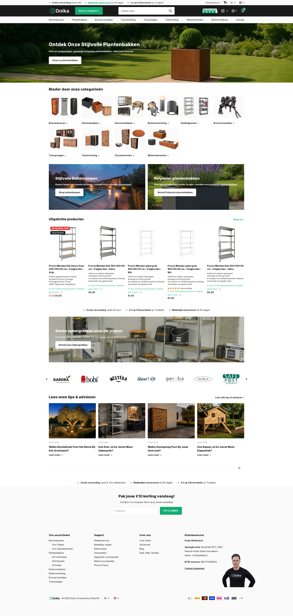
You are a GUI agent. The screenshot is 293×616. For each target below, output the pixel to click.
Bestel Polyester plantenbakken (175, 192)
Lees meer (55, 455)
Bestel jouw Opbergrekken (73, 345)
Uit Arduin (56, 565)
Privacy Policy (101, 565)
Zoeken (170, 11)
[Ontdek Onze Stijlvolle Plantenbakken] (146, 53)
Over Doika (145, 540)
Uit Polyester (58, 561)
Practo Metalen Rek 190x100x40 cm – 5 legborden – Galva (106, 267)
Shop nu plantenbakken (65, 60)
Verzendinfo (100, 553)
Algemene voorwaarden (106, 557)
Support (99, 535)
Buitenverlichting (57, 573)
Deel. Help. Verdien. (149, 553)
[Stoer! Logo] (146, 379)
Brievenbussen (56, 19)
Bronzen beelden (104, 19)
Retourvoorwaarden (104, 561)
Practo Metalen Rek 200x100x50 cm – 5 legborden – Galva (225, 267)
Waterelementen (195, 19)
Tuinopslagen (150, 19)
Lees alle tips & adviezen (229, 397)
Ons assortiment (59, 535)
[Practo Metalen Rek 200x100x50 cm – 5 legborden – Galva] (225, 243)
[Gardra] (62, 379)
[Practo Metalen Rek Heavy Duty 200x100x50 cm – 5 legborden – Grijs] (67, 243)
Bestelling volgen (103, 544)
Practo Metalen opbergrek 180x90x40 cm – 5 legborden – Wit (184, 269)
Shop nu (238, 219)
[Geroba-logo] (175, 379)
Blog (141, 548)
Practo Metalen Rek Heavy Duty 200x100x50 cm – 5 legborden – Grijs (66, 269)
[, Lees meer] (224, 10)
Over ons (145, 535)
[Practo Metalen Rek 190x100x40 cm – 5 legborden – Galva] (106, 243)
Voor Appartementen (62, 548)
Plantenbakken (79, 19)
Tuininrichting (172, 19)
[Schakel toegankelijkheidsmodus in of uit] (225, 3)
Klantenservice (213, 2)
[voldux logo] (203, 379)
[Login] (234, 10)
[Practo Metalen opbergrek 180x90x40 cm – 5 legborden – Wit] (186, 243)
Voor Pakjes (58, 544)
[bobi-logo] (90, 379)
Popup (61, 292)
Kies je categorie (88, 10)
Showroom (144, 544)
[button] (46, 379)
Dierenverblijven (219, 19)
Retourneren (100, 548)
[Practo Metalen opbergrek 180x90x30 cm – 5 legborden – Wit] (146, 243)
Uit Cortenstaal (59, 557)
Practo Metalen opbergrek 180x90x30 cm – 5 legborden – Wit (144, 269)
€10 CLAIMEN (170, 510)
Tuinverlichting (128, 19)
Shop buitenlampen (69, 192)
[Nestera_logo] (118, 379)
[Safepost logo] (231, 379)
